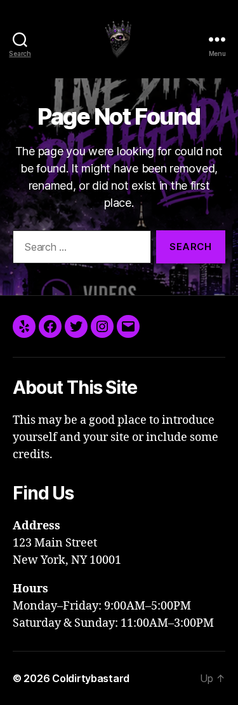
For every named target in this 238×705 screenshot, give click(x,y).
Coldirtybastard (90, 678)
